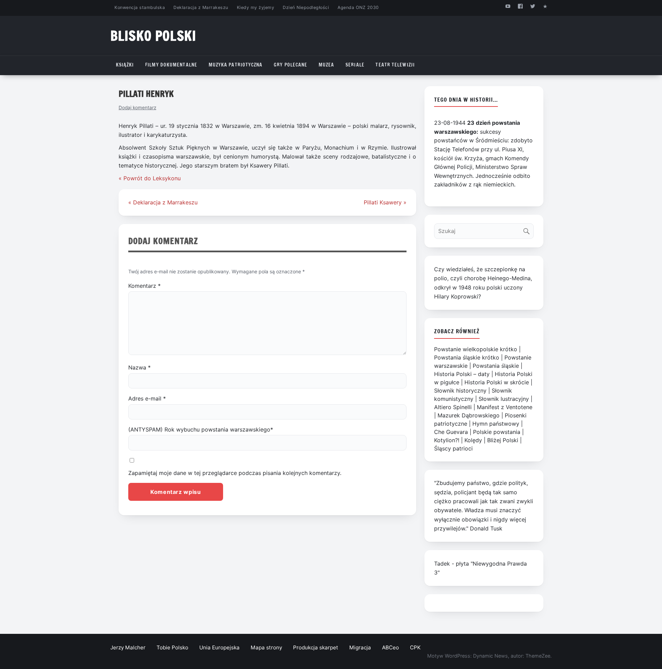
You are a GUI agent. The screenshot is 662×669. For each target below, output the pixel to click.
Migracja (360, 647)
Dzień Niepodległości (306, 7)
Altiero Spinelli (453, 407)
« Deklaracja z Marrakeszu (163, 202)
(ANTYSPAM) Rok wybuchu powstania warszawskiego (200, 429)
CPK (415, 647)
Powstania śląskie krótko (466, 357)
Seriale (354, 64)
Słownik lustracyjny (504, 398)
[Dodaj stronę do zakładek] (545, 6)
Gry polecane (290, 64)
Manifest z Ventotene (504, 407)
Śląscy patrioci (453, 448)
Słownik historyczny (460, 390)
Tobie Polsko (172, 647)
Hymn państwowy (495, 423)
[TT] (533, 6)
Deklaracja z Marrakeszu (200, 7)
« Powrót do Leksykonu (150, 178)
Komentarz (144, 285)
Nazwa (139, 367)
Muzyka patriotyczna (236, 64)
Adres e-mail (147, 398)
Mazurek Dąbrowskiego (469, 415)
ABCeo (390, 647)
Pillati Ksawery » (385, 202)
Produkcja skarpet (315, 647)
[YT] (508, 6)
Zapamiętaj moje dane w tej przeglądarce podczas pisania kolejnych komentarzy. (234, 472)
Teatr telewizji (395, 64)
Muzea (326, 64)
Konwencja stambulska (139, 7)
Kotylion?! (446, 440)
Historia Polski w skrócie (496, 382)
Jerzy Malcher (128, 647)
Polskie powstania (496, 431)
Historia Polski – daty (462, 374)
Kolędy (473, 440)
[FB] (520, 6)
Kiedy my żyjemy (255, 7)
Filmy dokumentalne (171, 64)
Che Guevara (451, 431)
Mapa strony (266, 647)
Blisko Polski (153, 35)
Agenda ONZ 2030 (358, 7)
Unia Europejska (219, 647)
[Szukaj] (528, 229)
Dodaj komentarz (137, 107)
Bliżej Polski (502, 440)
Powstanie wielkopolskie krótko (475, 349)
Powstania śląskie (496, 365)
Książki (125, 64)
